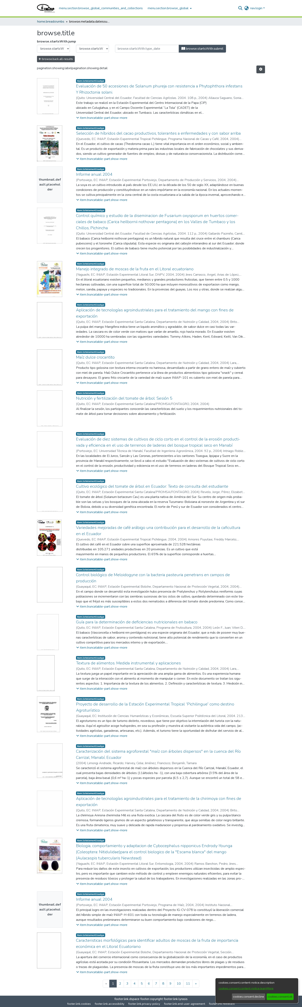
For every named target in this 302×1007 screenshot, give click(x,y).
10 (179, 983)
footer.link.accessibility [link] (109, 1004)
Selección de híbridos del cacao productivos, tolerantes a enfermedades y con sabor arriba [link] (158, 133)
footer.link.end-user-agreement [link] (184, 1004)
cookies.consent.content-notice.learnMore (246, 988)
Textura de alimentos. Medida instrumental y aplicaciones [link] (128, 663)
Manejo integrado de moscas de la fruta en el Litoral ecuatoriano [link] (135, 269)
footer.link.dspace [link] (126, 999)
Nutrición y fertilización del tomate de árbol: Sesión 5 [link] (124, 398)
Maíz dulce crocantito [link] (95, 357)
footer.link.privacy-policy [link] (144, 1004)
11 (188, 983)
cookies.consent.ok (280, 997)
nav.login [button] (256, 8)
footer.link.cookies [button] (79, 1004)
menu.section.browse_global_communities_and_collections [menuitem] (101, 8)
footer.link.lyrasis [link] (176, 999)
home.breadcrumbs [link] (50, 21)
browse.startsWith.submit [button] (204, 48)
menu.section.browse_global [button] (168, 8)
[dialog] (257, 990)
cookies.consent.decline (248, 997)
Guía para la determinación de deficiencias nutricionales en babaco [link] (136, 622)
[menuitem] (169, 8)
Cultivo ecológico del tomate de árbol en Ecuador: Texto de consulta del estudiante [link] (152, 486)
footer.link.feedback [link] (222, 1004)
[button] (46, 8)
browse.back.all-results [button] (57, 59)
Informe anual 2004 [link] (94, 174)
